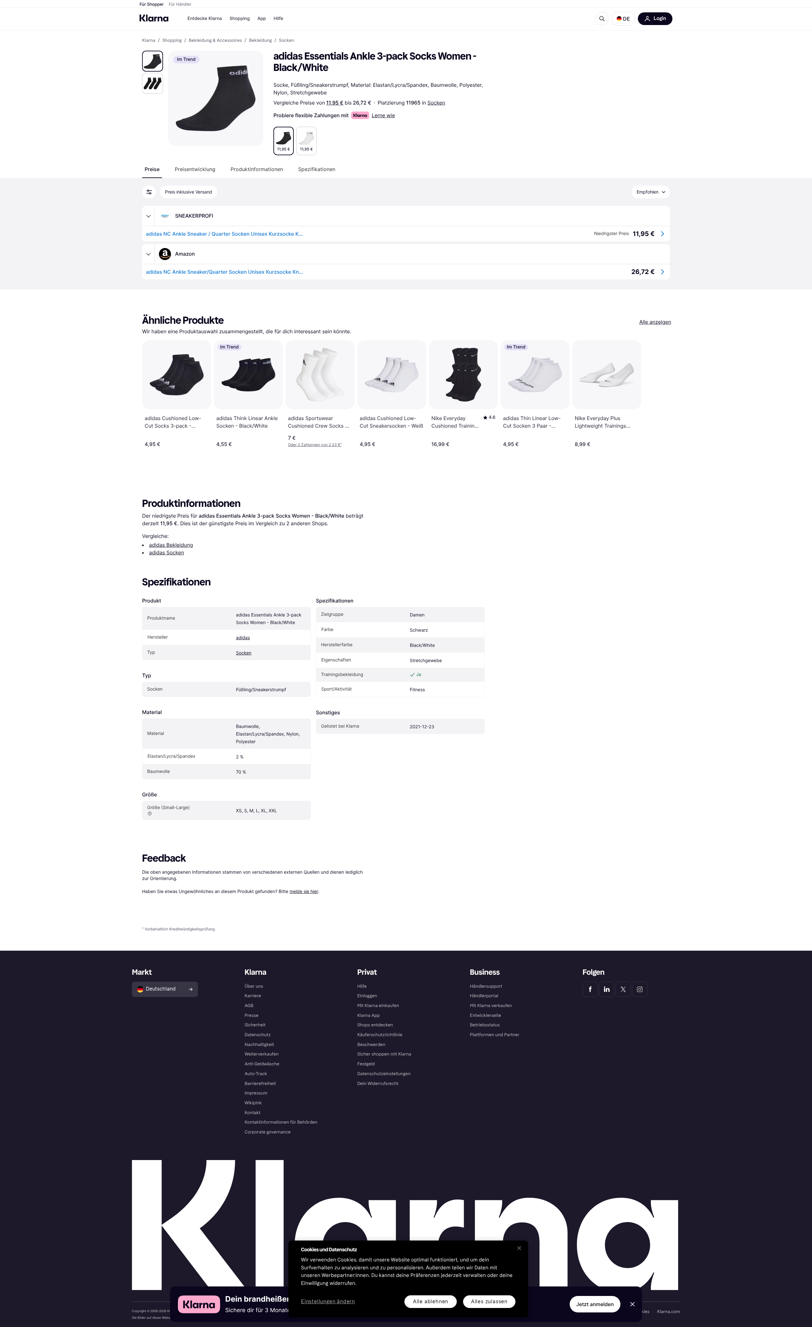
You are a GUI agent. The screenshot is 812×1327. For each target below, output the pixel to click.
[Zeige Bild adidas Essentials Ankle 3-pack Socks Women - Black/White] (152, 61)
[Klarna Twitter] (623, 989)
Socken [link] (286, 40)
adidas (243, 638)
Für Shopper (152, 4)
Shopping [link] (172, 40)
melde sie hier (304, 891)
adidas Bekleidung (171, 545)
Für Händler (180, 4)
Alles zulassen (489, 1301)
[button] (623, 19)
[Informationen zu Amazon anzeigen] (148, 254)
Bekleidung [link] (260, 40)
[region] (408, 1279)
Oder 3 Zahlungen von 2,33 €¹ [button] (315, 444)
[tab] (152, 169)
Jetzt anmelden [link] (595, 1304)
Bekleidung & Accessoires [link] (215, 40)
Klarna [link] (148, 40)
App (261, 18)
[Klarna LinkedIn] (606, 989)
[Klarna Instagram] (639, 989)
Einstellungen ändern (328, 1302)
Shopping (240, 18)
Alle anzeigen (655, 322)
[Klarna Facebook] (590, 989)
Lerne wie (383, 115)
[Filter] (149, 192)
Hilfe (278, 18)
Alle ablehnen (430, 1301)
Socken (436, 102)
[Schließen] (519, 1248)
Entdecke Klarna (204, 18)
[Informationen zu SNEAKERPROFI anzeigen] (148, 216)
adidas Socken (166, 552)
